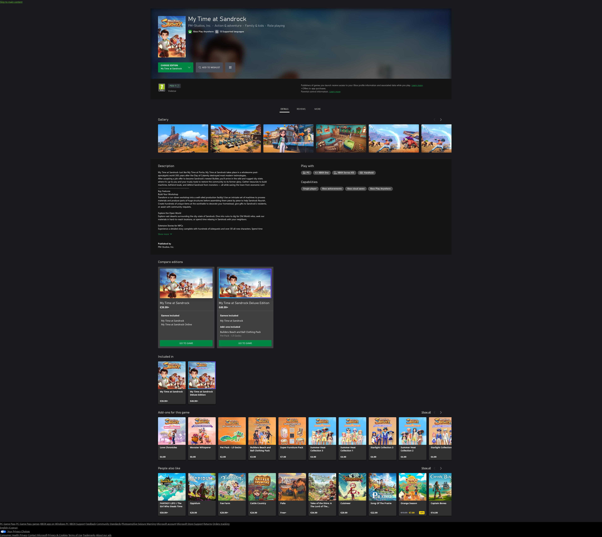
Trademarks (89, 535)
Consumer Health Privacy (13, 535)
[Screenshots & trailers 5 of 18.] (394, 138)
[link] (172, 382)
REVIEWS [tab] (301, 108)
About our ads (103, 535)
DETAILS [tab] (284, 108)
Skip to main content (11, 1)
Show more (163, 234)
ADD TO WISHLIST (211, 67)
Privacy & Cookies (58, 535)
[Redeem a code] (230, 67)
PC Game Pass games (28, 523)
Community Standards (108, 523)
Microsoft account (166, 523)
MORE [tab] (317, 108)
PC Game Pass (8, 523)
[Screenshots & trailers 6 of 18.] (446, 138)
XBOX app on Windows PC (54, 523)
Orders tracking (221, 523)
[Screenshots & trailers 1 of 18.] (183, 138)
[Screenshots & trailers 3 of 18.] (288, 138)
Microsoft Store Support (190, 523)
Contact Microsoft (37, 535)
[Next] (441, 119)
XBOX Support (77, 523)
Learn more (417, 85)
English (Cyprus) (9, 527)
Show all (426, 412)
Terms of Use (75, 535)
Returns (207, 523)
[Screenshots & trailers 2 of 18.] (236, 138)
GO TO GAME (186, 343)
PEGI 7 (173, 86)
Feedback (91, 523)
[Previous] (434, 119)
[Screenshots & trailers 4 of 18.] (341, 138)
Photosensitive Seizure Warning (138, 523)
